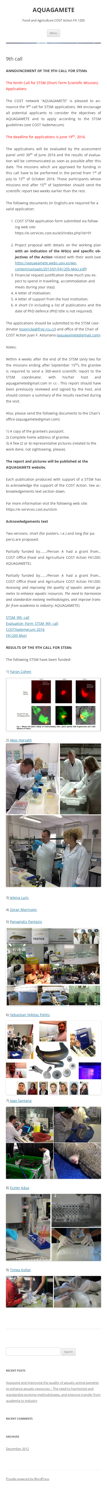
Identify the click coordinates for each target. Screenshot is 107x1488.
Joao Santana (21, 1100)
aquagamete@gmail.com (78, 335)
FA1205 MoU (16, 635)
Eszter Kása (19, 1187)
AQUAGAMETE (53, 10)
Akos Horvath (21, 740)
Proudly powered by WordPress (27, 1479)
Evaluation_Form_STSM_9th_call (32, 623)
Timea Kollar (20, 1269)
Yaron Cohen (20, 671)
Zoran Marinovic (23, 909)
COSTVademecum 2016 (25, 629)
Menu (53, 33)
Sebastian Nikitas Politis (30, 1014)
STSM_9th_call (17, 617)
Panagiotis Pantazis (26, 921)
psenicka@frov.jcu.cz (37, 329)
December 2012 (17, 1448)
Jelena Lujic (19, 897)
